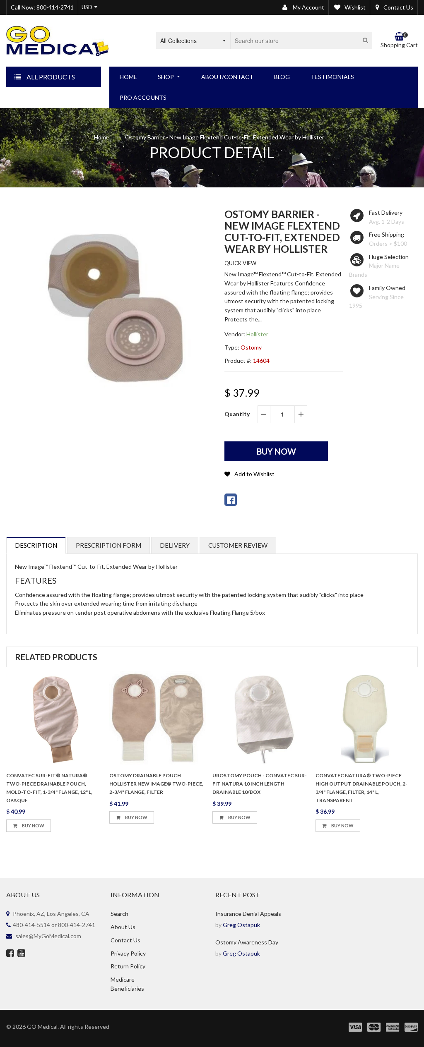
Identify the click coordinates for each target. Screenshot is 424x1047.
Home (101, 137)
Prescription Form (108, 545)
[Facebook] (10, 954)
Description (36, 545)
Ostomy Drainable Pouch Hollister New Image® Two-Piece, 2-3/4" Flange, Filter (156, 783)
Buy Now (32, 825)
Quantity (237, 413)
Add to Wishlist (254, 473)
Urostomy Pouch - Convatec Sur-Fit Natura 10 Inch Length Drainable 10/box (259, 783)
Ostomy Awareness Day (246, 942)
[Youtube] (21, 954)
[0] (230, 500)
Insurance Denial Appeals (248, 913)
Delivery (175, 545)
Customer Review (237, 545)
